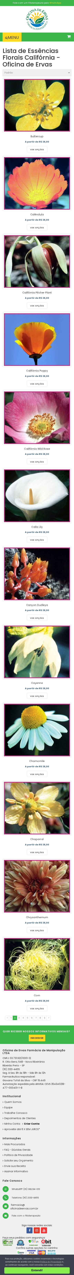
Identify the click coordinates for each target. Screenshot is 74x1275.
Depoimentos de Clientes (20, 1118)
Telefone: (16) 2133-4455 (25, 1197)
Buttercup (37, 136)
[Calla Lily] (37, 495)
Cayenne (37, 683)
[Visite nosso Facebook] (30, 1230)
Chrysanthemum (37, 917)
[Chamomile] (37, 730)
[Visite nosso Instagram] (37, 1230)
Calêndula (37, 214)
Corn (37, 995)
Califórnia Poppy (37, 370)
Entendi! (37, 1270)
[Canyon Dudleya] (37, 573)
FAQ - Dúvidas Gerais (17, 1149)
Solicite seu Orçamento (18, 1160)
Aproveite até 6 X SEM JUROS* (22, 1129)
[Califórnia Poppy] (37, 339)
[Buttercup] (37, 105)
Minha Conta (12, 1123)
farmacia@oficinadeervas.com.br (24, 1206)
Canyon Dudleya (37, 605)
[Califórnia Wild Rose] (37, 417)
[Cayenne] (37, 652)
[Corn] (37, 964)
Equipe (8, 1107)
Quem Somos (13, 1102)
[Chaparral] (37, 808)
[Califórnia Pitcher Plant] (37, 261)
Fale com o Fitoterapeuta (25, 1215)
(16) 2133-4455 (11, 1069)
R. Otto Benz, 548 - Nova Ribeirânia (24, 1061)
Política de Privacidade (18, 1155)
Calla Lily (37, 527)
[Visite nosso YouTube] (44, 1230)
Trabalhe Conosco (15, 1113)
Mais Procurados (14, 1144)
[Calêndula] (37, 183)
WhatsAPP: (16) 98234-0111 (25, 1189)
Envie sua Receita (15, 1166)
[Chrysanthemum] (37, 886)
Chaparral (37, 839)
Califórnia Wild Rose (37, 449)
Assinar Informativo (16, 1171)
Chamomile (37, 761)
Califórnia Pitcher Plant (37, 292)
